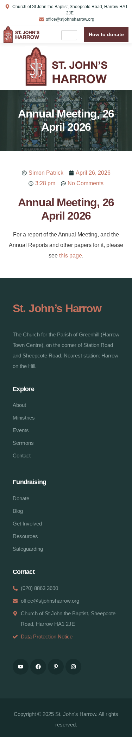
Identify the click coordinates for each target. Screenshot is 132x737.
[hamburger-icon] (69, 35)
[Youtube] (21, 667)
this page (70, 256)
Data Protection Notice (47, 636)
